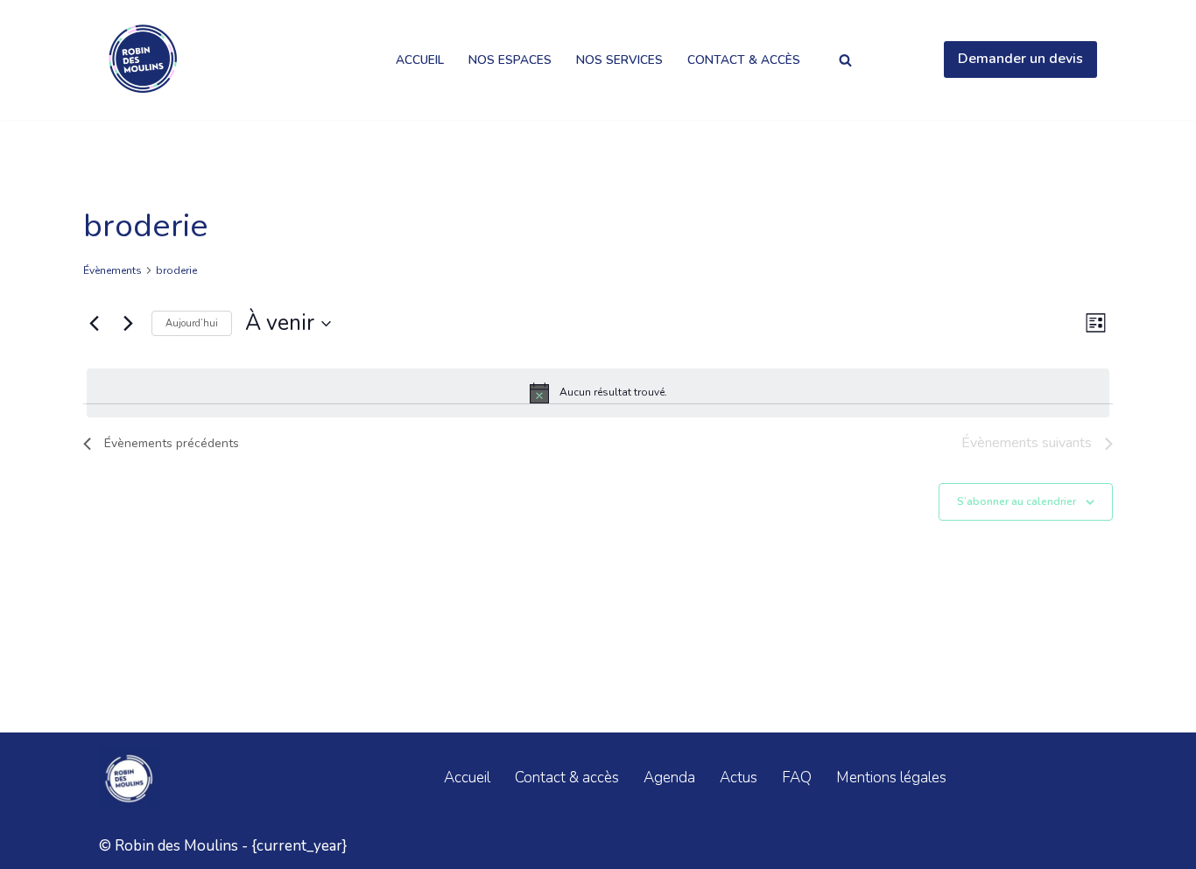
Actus (738, 777)
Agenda (669, 777)
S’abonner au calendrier (1016, 501)
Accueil (420, 60)
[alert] (598, 392)
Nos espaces (510, 60)
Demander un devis (1020, 58)
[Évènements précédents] (93, 323)
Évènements (112, 270)
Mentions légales (891, 777)
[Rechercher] (845, 60)
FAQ (797, 777)
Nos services (619, 60)
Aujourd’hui (191, 323)
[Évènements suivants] (127, 323)
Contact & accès (743, 60)
